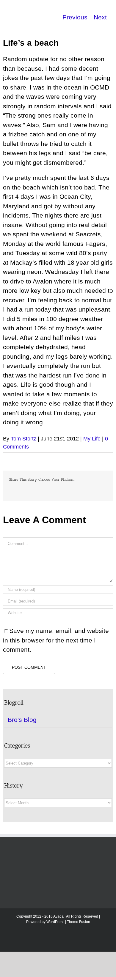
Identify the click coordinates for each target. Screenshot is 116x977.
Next (100, 17)
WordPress (55, 922)
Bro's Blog (22, 719)
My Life (92, 439)
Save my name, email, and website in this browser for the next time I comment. (56, 640)
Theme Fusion (78, 922)
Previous (74, 17)
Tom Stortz (23, 439)
